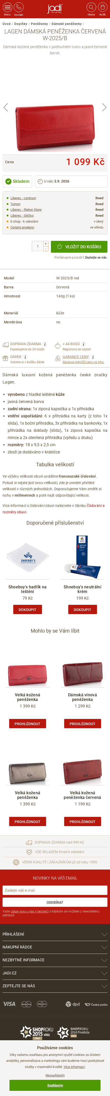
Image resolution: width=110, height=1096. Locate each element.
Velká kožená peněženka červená (82, 795)
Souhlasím (55, 1085)
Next (104, 107)
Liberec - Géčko (21, 215)
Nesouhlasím (55, 1075)
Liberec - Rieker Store (25, 210)
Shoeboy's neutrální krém (82, 589)
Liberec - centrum (23, 198)
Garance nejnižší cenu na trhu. (83, 359)
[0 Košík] (102, 7)
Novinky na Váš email (55, 878)
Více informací (74, 1067)
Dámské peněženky (67, 24)
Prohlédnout (27, 724)
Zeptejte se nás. (96, 257)
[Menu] (8, 7)
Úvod (7, 24)
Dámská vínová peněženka (82, 697)
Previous (6, 107)
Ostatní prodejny (22, 227)
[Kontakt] (19, 7)
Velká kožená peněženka (27, 697)
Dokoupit (27, 610)
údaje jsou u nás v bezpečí (30, 911)
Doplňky (20, 24)
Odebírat (55, 902)
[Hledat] (91, 7)
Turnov (15, 204)
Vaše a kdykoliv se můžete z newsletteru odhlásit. (51, 913)
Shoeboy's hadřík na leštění (27, 589)
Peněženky (39, 24)
